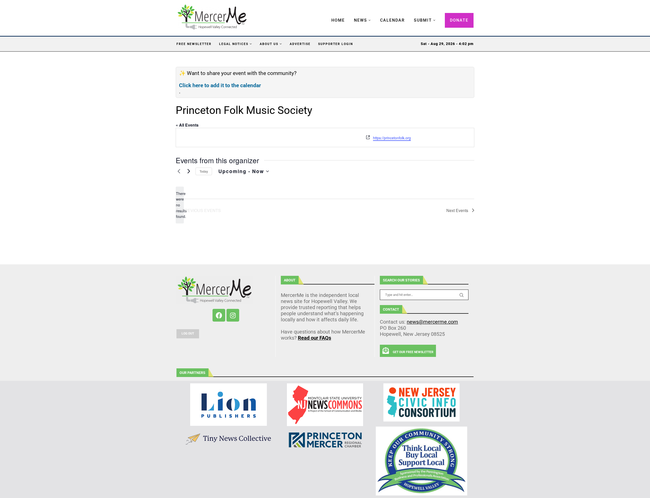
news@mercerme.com (432, 322)
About (290, 280)
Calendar (392, 20)
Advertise (300, 44)
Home (338, 20)
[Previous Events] (179, 171)
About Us (269, 44)
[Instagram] (232, 315)
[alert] (180, 205)
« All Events (187, 125)
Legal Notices (233, 44)
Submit (423, 20)
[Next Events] (189, 171)
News (360, 20)
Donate (459, 20)
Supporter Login (335, 44)
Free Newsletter (194, 44)
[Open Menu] (326, 15)
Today (204, 171)
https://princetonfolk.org (392, 137)
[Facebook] (219, 315)
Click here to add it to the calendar (220, 85)
